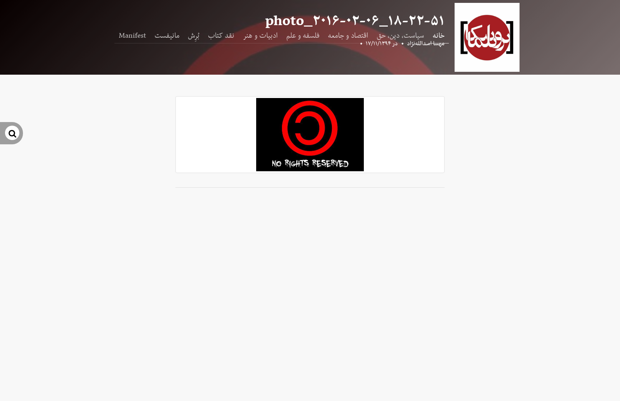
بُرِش (193, 36)
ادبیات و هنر (260, 36)
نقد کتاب (221, 36)
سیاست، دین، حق (400, 36)
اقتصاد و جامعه (348, 36)
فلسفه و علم (302, 36)
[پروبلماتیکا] (487, 37)
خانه (439, 36)
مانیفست (167, 36)
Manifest (132, 36)
